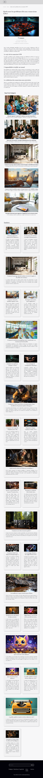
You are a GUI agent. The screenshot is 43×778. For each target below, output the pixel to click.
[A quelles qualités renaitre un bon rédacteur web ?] (30, 671)
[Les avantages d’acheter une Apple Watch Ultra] (30, 548)
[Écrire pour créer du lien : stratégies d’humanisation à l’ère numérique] (21, 129)
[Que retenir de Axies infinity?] (21, 644)
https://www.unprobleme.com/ (30, 58)
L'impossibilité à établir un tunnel (21, 42)
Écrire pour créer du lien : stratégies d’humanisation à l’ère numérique (21, 140)
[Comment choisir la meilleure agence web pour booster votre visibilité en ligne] (21, 178)
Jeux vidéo (26, 770)
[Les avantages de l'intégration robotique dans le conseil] (30, 358)
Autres (8, 7)
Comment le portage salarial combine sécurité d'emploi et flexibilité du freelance (21, 164)
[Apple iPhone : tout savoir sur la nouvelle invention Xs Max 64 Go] (30, 610)
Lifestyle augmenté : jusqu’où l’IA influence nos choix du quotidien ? (21, 116)
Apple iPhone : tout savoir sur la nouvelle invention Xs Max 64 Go (30, 617)
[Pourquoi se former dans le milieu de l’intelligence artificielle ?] (12, 734)
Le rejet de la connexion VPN (21, 40)
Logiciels (21, 769)
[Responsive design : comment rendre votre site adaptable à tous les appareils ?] (30, 422)
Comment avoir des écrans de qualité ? (21, 530)
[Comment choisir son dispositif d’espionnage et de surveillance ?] (12, 548)
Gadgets (11, 769)
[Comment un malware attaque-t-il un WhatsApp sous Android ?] (12, 358)
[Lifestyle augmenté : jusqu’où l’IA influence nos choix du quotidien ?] (21, 105)
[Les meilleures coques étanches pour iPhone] (21, 583)
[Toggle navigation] (4, 2)
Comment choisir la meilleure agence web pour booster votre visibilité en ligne (21, 189)
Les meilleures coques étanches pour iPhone (21, 593)
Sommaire (21, 38)
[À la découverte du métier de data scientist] (12, 610)
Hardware (16, 769)
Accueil (4, 7)
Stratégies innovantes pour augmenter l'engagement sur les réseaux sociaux (21, 213)
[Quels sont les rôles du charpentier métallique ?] (21, 458)
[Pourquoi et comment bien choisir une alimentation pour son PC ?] (30, 485)
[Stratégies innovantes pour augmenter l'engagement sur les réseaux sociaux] (21, 202)
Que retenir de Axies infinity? (21, 654)
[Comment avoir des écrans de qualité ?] (21, 520)
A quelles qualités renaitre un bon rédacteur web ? (21, 717)
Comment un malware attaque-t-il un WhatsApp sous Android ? (12, 365)
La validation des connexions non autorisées (21, 43)
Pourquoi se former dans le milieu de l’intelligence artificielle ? (12, 741)
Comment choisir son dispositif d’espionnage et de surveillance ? (12, 554)
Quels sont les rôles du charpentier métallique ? (21, 468)
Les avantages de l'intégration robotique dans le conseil (30, 365)
